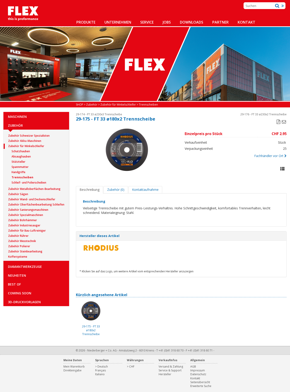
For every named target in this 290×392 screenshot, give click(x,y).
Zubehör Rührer (18, 236)
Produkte (85, 22)
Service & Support (170, 370)
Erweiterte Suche (200, 386)
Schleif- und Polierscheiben (29, 182)
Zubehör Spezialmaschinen (25, 215)
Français (100, 370)
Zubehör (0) (115, 189)
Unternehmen (117, 22)
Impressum (197, 370)
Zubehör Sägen (18, 194)
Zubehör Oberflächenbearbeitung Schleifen (36, 204)
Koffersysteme (17, 257)
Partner (220, 22)
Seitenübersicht (200, 382)
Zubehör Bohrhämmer (22, 220)
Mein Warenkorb (74, 366)
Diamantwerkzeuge (25, 266)
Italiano (100, 374)
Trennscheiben (22, 177)
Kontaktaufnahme (145, 189)
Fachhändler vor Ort (268, 156)
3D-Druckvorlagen (24, 302)
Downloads (191, 22)
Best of (14, 284)
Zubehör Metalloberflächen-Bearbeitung (34, 189)
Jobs (167, 22)
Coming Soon (19, 293)
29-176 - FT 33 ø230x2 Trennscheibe (263, 114)
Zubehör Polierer (19, 246)
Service (147, 22)
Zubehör (15, 125)
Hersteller (165, 374)
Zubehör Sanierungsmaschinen (28, 210)
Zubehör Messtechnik (22, 241)
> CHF (130, 366)
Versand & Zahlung (171, 366)
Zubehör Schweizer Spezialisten (29, 136)
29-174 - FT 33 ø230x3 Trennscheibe (99, 114)
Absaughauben (21, 156)
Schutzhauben (21, 151)
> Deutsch (101, 366)
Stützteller (18, 162)
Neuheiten (17, 275)
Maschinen (17, 116)
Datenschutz (198, 374)
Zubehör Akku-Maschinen (24, 141)
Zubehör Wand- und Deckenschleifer (31, 199)
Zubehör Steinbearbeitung (25, 251)
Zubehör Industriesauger (24, 225)
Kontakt (246, 22)
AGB (193, 366)
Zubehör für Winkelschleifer (26, 146)
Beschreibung (89, 189)
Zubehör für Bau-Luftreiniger (27, 230)
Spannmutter (20, 167)
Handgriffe (18, 172)
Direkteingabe (72, 370)
